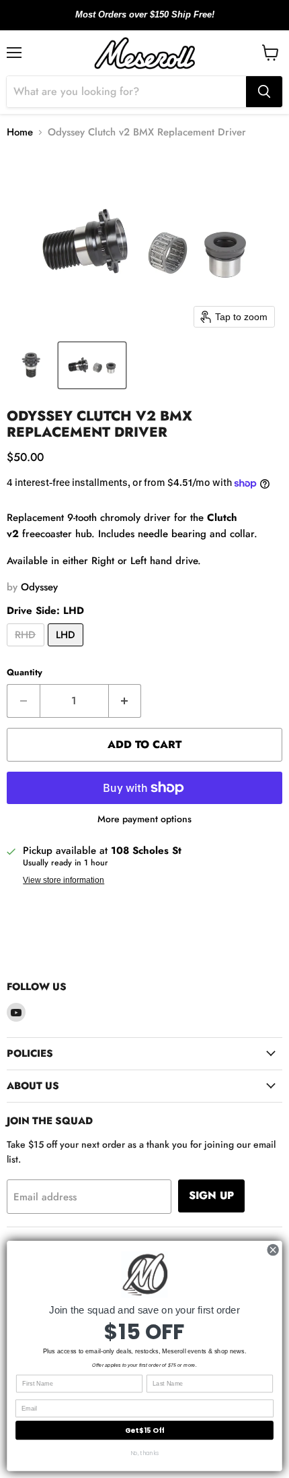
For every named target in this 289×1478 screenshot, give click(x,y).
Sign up (211, 1195)
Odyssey (39, 587)
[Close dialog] (273, 1249)
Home (20, 132)
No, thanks (144, 1454)
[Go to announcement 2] (144, 22)
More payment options (144, 818)
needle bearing (172, 533)
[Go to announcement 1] (133, 22)
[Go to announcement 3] (155, 22)
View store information (63, 880)
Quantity (24, 672)
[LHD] (67, 649)
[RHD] (27, 649)
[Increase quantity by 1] (125, 701)
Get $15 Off (144, 1430)
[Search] (264, 91)
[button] (31, 365)
